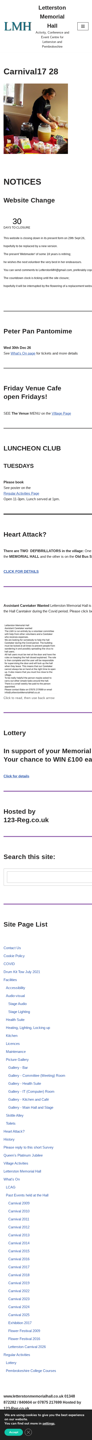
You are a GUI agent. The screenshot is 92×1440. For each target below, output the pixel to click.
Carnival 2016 (18, 1259)
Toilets (11, 1123)
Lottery (11, 1363)
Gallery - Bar (18, 1067)
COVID (9, 964)
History (9, 1139)
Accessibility (15, 988)
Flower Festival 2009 (24, 1331)
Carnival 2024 (18, 1307)
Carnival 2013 (18, 1235)
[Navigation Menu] (82, 26)
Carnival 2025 (18, 1315)
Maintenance (16, 1052)
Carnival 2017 (18, 1267)
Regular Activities (17, 493)
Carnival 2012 (18, 1227)
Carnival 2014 (18, 1243)
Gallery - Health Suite (24, 1083)
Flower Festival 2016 (24, 1339)
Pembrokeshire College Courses (31, 1371)
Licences (13, 1044)
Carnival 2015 (18, 1251)
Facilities (10, 980)
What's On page (23, 353)
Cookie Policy (14, 956)
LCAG (11, 1187)
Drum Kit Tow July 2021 (22, 972)
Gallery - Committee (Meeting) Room (36, 1075)
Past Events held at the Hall (27, 1195)
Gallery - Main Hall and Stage (30, 1107)
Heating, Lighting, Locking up (28, 1028)
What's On (12, 1179)
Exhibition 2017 (20, 1323)
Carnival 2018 (18, 1275)
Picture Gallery (17, 1060)
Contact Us (12, 948)
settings (48, 1423)
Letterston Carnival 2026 (27, 1347)
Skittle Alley (15, 1115)
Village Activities (16, 1163)
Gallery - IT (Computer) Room (31, 1091)
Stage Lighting (19, 1012)
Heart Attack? (14, 1131)
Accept (13, 1432)
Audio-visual (15, 996)
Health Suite (15, 1020)
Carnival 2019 (18, 1283)
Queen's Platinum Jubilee (23, 1155)
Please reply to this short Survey (29, 1147)
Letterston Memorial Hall (22, 1171)
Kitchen (11, 1036)
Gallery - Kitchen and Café (28, 1099)
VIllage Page (61, 413)
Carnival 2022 (18, 1291)
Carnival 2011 (18, 1219)
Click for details (16, 776)
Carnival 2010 (18, 1211)
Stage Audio (17, 1004)
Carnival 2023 (18, 1299)
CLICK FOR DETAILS (21, 571)
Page (35, 493)
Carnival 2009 (18, 1203)
